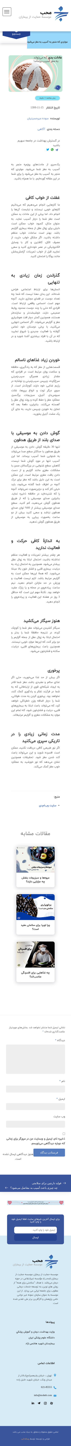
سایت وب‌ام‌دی (47, 806)
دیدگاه (60, 1040)
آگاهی (41, 129)
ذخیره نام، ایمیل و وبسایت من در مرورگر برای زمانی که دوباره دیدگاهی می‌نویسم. (35, 1141)
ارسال (35, 1237)
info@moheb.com (43, 1395)
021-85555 (46, 1387)
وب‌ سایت (59, 1116)
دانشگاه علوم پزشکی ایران (42, 1337)
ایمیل (60, 1099)
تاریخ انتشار (53, 108)
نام (62, 1081)
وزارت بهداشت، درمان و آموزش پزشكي (35, 1331)
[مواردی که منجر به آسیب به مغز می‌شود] (35, 73)
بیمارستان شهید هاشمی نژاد (40, 1343)
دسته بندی (53, 129)
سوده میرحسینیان (38, 118)
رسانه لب (25, 1439)
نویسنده (55, 118)
